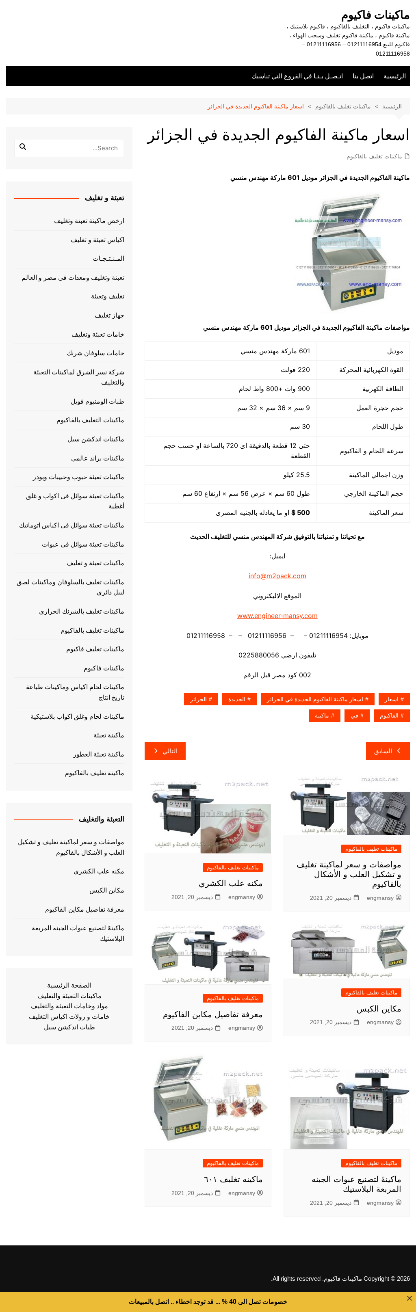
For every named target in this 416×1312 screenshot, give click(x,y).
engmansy (380, 898)
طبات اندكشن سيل (69, 1027)
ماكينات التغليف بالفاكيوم (90, 420)
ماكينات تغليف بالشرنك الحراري (81, 611)
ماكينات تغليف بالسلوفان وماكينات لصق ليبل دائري (70, 587)
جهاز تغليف (109, 315)
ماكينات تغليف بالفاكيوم (374, 156)
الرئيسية (395, 76)
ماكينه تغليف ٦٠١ (233, 1179)
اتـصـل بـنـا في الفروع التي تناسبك (297, 76)
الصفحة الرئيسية (69, 985)
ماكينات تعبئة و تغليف (95, 563)
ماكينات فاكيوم (375, 15)
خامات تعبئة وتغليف (98, 334)
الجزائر (198, 699)
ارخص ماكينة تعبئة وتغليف (89, 220)
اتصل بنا (363, 76)
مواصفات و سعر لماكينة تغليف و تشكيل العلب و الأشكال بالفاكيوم (349, 874)
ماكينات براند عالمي (97, 458)
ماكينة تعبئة (108, 735)
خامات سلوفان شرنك (95, 353)
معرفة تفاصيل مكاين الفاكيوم (213, 1014)
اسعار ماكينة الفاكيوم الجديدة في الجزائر (315, 699)
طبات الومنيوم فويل (97, 401)
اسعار (392, 699)
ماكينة (322, 715)
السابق (383, 751)
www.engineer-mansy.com (277, 616)
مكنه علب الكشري (231, 883)
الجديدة (236, 699)
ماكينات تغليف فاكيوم (95, 649)
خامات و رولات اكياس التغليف (69, 1016)
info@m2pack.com (277, 576)
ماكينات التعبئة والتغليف (69, 995)
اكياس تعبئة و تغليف (97, 239)
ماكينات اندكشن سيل (95, 439)
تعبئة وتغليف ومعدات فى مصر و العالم (73, 277)
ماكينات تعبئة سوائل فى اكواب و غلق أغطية (75, 501)
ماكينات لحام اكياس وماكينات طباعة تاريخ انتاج (75, 692)
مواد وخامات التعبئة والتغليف (69, 1006)
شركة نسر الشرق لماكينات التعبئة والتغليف (78, 377)
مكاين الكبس (379, 1008)
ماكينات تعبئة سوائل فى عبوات (83, 544)
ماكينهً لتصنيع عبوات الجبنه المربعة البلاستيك (78, 933)
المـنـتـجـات (108, 258)
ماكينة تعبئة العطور (98, 754)
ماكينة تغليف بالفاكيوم (94, 772)
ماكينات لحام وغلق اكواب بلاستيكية (77, 716)
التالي (170, 751)
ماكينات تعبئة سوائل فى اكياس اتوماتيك (71, 525)
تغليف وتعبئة (107, 296)
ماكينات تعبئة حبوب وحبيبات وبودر (78, 476)
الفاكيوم (389, 715)
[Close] (409, 1298)
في (354, 715)
